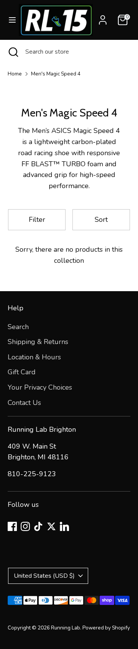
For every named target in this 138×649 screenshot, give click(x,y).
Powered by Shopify (106, 627)
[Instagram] (25, 526)
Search (18, 326)
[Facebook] (12, 526)
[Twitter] (51, 526)
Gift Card (22, 372)
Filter (37, 219)
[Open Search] (13, 52)
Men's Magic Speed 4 (55, 73)
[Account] (102, 17)
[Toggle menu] (10, 20)
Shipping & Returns (38, 341)
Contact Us (24, 402)
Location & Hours (34, 357)
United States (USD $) (44, 576)
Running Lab (65, 627)
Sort (101, 219)
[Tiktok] (38, 526)
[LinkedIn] (64, 526)
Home (15, 73)
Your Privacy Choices (40, 387)
